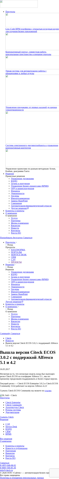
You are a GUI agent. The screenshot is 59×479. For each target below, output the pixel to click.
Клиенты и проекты (14, 211)
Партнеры (15, 220)
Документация (12, 412)
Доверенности (17, 193)
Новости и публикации (16, 448)
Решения (9, 173)
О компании (11, 213)
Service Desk (11, 426)
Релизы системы (13, 410)
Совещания (16, 203)
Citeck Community (13, 405)
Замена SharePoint (19, 201)
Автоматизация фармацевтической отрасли (31, 206)
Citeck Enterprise (12, 402)
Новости (15, 228)
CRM (7, 431)
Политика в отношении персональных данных (22, 478)
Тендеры (15, 196)
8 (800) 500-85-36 (8, 468)
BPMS (8, 434)
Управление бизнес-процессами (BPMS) (30, 186)
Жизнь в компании (20, 223)
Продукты (10, 11)
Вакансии (15, 225)
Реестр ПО (16, 233)
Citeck (8, 338)
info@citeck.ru (6, 470)
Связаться (4, 463)
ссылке (48, 390)
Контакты (15, 230)
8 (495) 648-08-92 (8, 465)
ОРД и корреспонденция (22, 188)
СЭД (7, 424)
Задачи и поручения (20, 183)
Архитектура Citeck (14, 407)
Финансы (15, 191)
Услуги (14, 218)
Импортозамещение (20, 198)
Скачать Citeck (7, 417)
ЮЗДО (14, 181)
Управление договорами (22, 178)
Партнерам (10, 451)
